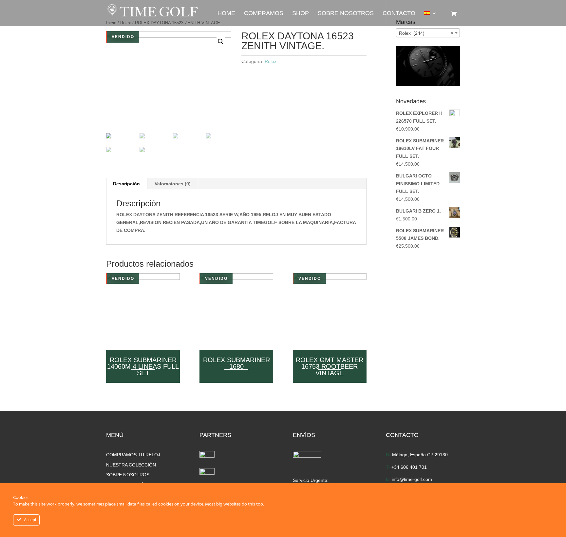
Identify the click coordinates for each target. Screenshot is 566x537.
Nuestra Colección (131, 464)
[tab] (126, 183)
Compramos (263, 13)
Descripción (126, 183)
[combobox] (428, 32)
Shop (300, 13)
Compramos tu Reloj (133, 454)
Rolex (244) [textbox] (426, 33)
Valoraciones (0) (173, 183)
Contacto (399, 13)
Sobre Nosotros (346, 13)
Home (226, 13)
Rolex (270, 61)
